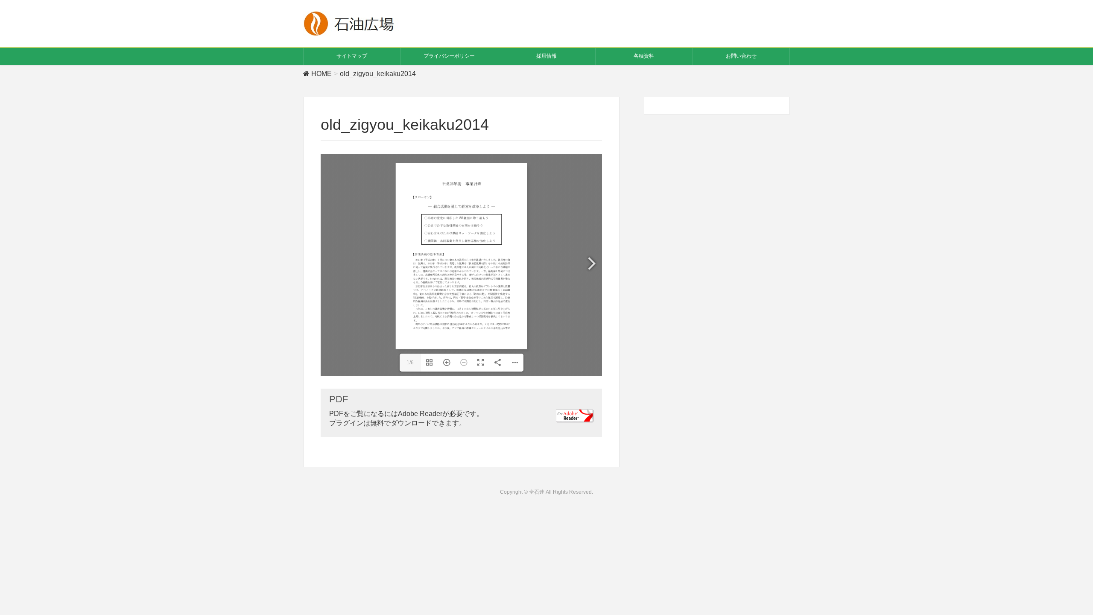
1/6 (410, 363)
